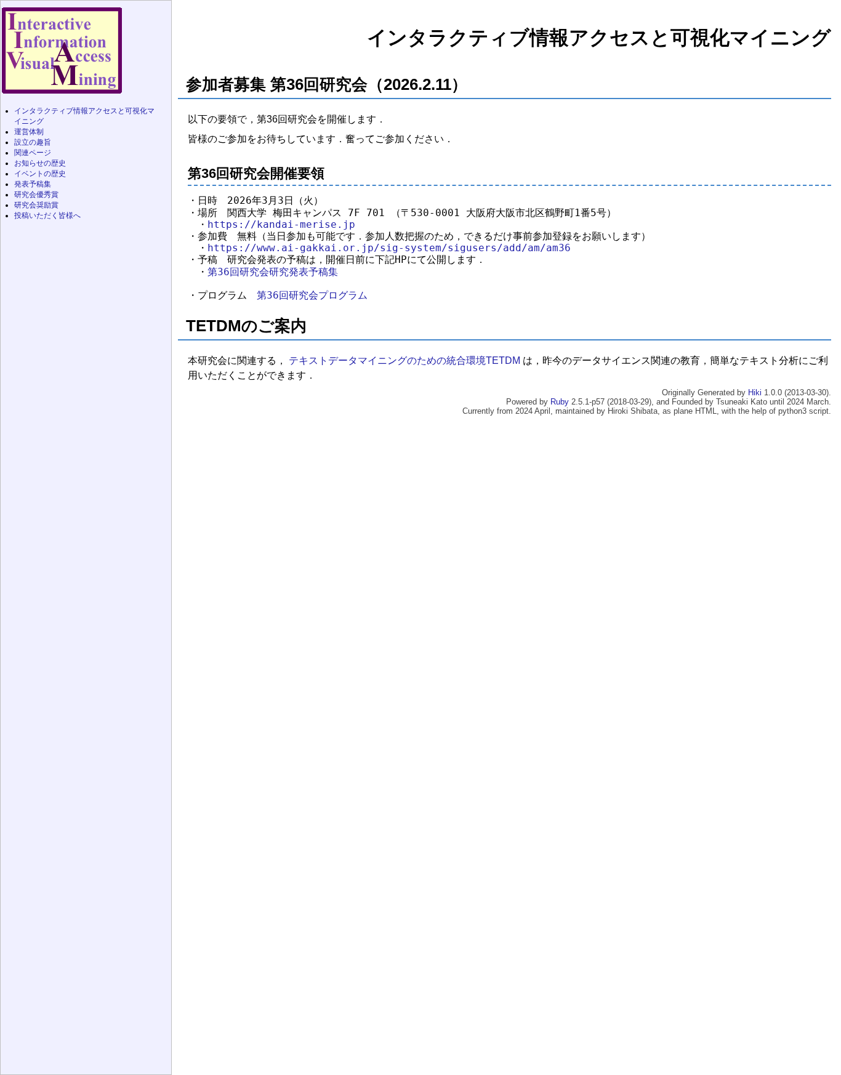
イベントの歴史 (40, 173)
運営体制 (29, 131)
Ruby (560, 401)
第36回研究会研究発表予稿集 (272, 272)
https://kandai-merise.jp (281, 224)
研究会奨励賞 (36, 205)
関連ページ (32, 152)
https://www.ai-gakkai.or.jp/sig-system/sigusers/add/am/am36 (389, 248)
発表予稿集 (32, 184)
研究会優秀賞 (36, 194)
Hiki (756, 392)
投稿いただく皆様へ (47, 215)
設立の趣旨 (32, 142)
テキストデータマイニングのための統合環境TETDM (406, 360)
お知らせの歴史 (40, 163)
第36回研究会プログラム (312, 295)
